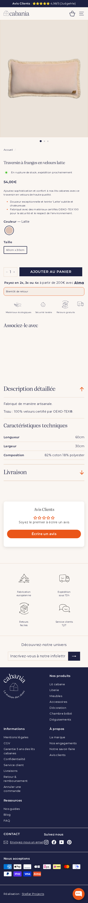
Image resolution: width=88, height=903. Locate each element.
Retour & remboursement (16, 779)
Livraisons (11, 770)
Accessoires (58, 701)
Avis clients (57, 755)
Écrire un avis (44, 534)
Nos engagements (63, 743)
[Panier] (72, 13)
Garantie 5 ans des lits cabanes (19, 751)
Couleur (16, 222)
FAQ (7, 820)
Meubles (56, 696)
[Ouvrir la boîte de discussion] (79, 894)
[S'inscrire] (74, 656)
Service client (14, 765)
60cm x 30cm (15, 249)
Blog (7, 814)
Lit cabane (57, 684)
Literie (54, 690)
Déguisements (60, 719)
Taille (8, 242)
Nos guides (12, 808)
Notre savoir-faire (62, 749)
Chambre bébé (61, 713)
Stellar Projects (33, 894)
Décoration (58, 707)
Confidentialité (14, 759)
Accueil (8, 149)
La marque (57, 737)
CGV (7, 743)
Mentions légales (16, 737)
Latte (9, 230)
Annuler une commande (12, 789)
